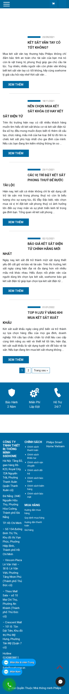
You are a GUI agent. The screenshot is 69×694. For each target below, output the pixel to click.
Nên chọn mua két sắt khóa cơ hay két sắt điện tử (33, 111)
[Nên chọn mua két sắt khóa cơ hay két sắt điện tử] (13, 104)
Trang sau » (41, 370)
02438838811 (11, 657)
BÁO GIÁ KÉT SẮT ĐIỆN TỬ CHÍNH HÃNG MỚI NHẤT (33, 249)
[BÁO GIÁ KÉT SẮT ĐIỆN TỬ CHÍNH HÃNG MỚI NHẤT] (13, 242)
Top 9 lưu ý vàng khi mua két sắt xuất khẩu (33, 318)
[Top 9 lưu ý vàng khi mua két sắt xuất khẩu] (13, 310)
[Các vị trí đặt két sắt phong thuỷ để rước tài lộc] (13, 173)
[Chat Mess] (6, 652)
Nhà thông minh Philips (47, 688)
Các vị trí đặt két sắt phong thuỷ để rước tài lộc (34, 180)
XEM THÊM (15, 84)
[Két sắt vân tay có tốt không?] (13, 40)
